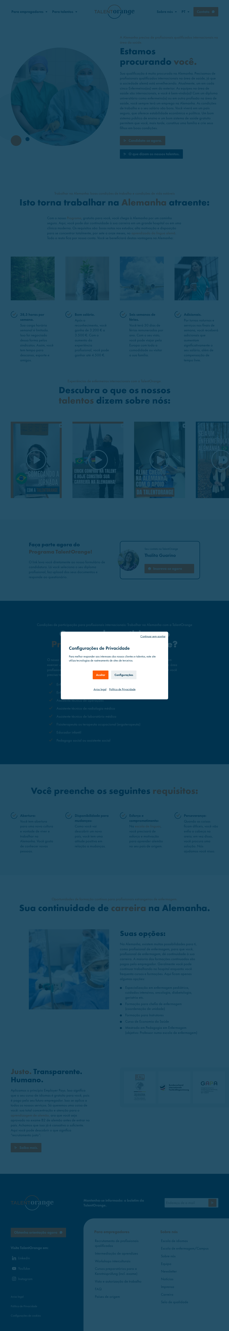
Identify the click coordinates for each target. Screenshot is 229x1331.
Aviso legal (100, 689)
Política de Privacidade (122, 689)
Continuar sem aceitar (152, 636)
